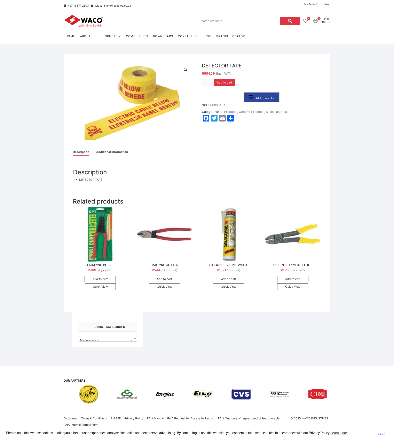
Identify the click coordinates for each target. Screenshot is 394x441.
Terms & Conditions (94, 418)
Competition (137, 36)
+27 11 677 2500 (78, 5)
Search (290, 21)
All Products (228, 112)
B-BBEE (116, 418)
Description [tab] (81, 152)
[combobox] (107, 338)
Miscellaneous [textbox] (106, 340)
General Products (251, 112)
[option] (67, 394)
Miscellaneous (276, 112)
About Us (88, 36)
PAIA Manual (155, 418)
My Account (311, 4)
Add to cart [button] (100, 279)
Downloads (163, 36)
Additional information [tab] (112, 152)
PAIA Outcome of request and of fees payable (248, 418)
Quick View (100, 286)
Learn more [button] (338, 433)
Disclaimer (70, 418)
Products (109, 36)
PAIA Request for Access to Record (190, 418)
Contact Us (188, 36)
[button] (185, 69)
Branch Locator (230, 36)
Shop (207, 36)
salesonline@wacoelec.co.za (112, 5)
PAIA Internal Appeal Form (81, 424)
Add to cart (224, 82)
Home (70, 36)
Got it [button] (381, 433)
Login (325, 4)
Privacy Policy (133, 418)
